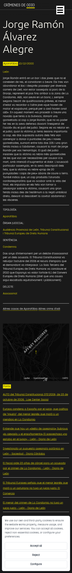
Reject (36, 555)
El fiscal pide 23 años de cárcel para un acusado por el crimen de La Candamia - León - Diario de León (34, 468)
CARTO (65, 378)
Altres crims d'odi (49, 309)
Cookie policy (29, 536)
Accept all (36, 546)
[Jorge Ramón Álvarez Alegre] (36, 352)
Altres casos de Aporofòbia (20, 309)
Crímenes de (19, 5)
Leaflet (27, 378)
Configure (36, 564)
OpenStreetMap (40, 378)
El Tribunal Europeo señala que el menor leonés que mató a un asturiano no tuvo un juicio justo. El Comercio (35, 488)
